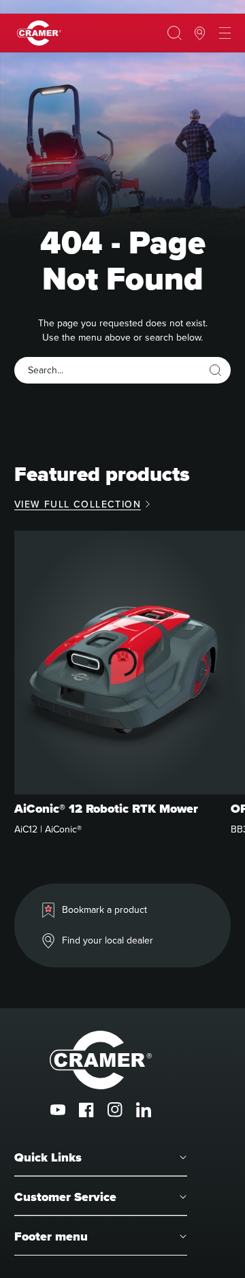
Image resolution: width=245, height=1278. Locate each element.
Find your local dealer (107, 940)
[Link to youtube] (57, 1109)
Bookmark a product (104, 910)
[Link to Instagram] (115, 1109)
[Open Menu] (225, 33)
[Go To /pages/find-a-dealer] (200, 33)
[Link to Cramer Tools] (39, 33)
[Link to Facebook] (86, 1109)
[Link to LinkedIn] (143, 1109)
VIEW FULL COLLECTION (77, 504)
